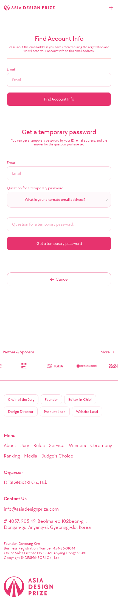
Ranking (12, 456)
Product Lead (55, 411)
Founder (51, 399)
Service (56, 445)
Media (30, 456)
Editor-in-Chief (80, 399)
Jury (25, 445)
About (10, 445)
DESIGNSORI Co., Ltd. (25, 482)
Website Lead (87, 411)
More (105, 352)
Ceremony (101, 445)
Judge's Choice (57, 456)
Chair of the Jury (21, 399)
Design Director (20, 411)
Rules (39, 445)
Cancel (62, 279)
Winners (77, 445)
